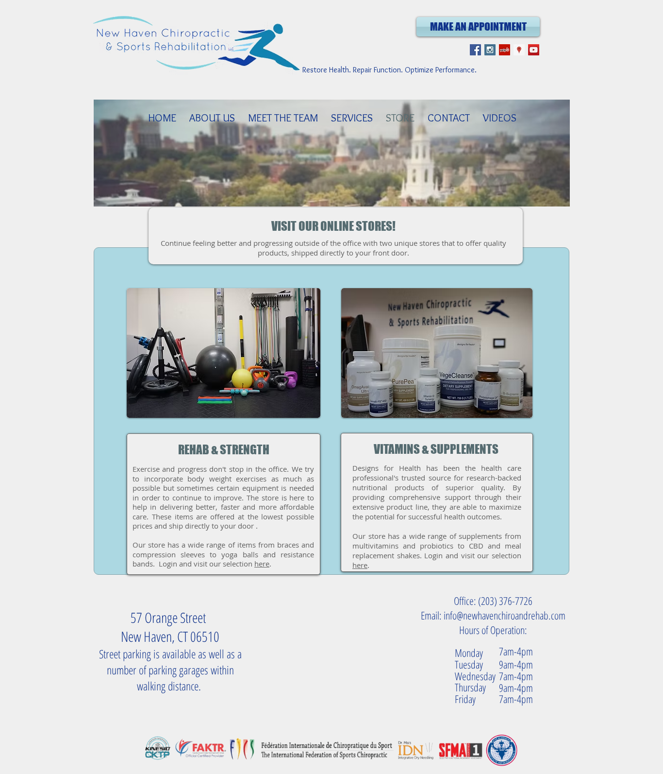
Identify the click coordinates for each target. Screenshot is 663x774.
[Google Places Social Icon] (519, 49)
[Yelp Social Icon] (504, 49)
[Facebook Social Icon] (475, 49)
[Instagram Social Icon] (490, 49)
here (261, 563)
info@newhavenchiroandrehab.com (504, 615)
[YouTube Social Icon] (533, 49)
